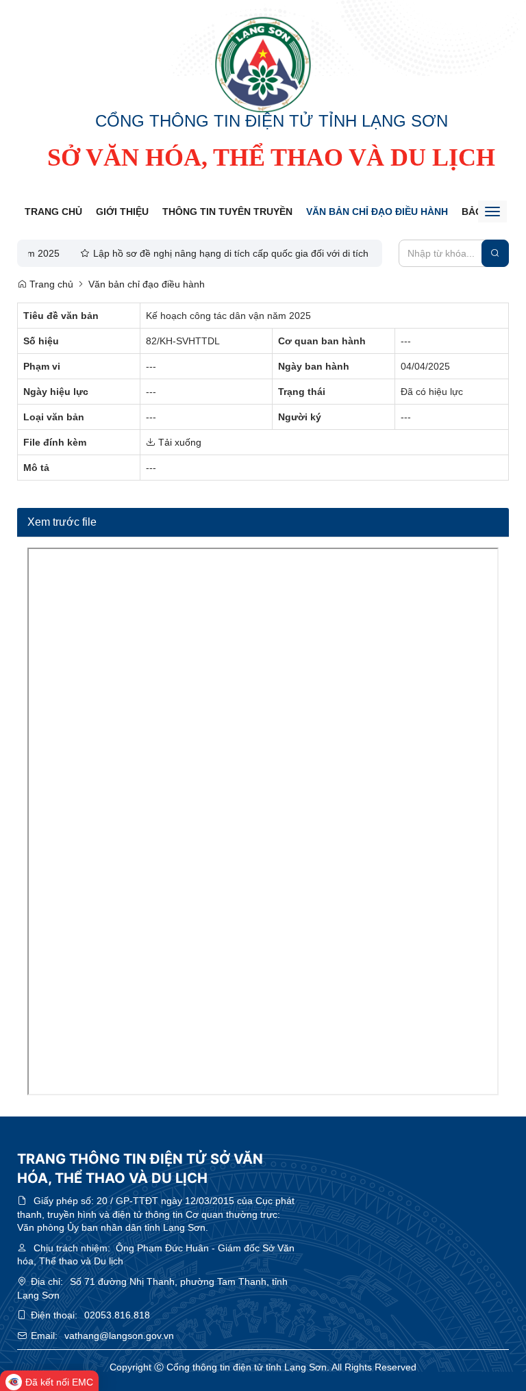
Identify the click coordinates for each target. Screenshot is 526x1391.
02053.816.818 (117, 1315)
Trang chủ (53, 211)
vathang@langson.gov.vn (119, 1335)
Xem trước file (62, 522)
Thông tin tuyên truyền (227, 211)
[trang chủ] (263, 64)
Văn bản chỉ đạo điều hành (377, 211)
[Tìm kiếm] (495, 253)
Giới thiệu (122, 211)
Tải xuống (178, 442)
